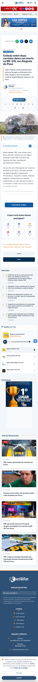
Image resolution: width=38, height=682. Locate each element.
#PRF (22, 247)
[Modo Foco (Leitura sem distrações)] (32, 104)
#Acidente (9, 244)
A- (5, 104)
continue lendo (19, 205)
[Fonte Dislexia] (24, 104)
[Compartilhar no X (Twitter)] (26, 41)
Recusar (19, 673)
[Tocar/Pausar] (5, 342)
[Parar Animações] (22, 108)
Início (4, 49)
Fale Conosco (20, 623)
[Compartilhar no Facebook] (21, 41)
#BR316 (22, 244)
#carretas (27, 244)
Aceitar (19, 678)
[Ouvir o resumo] (30, 146)
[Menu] (2, 3)
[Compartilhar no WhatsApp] (17, 41)
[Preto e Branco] (21, 104)
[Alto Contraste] (17, 104)
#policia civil (17, 247)
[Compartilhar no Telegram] (31, 41)
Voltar (19, 253)
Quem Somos (20, 613)
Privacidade (20, 620)
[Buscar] (35, 3)
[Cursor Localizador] (19, 108)
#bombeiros (16, 244)
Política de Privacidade (21, 668)
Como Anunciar (20, 617)
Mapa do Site (20, 627)
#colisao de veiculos (8, 247)
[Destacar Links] (28, 104)
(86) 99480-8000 (25, 640)
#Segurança (28, 247)
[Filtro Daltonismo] (15, 108)
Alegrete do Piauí (12, 49)
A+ (13, 104)
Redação (11, 86)
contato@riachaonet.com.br (16, 88)
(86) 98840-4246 (15, 640)
